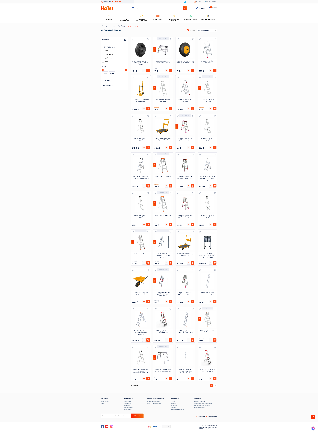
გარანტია (173, 407)
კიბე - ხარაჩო (109, 54)
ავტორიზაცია (127, 401)
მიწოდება (173, 403)
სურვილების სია (128, 407)
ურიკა (106, 61)
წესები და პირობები (199, 401)
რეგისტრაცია (127, 403)
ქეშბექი (173, 401)
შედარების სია (128, 409)
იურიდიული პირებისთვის (154, 403)
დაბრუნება (174, 405)
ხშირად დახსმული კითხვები (202, 405)
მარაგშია (192, 30)
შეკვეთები (127, 405)
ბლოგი (102, 403)
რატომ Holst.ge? (105, 401)
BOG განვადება (200, 1)
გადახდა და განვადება (153, 401)
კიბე (106, 50)
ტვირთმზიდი (108, 58)
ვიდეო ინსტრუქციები (199, 407)
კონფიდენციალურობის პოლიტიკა (203, 403)
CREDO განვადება (212, 1)
